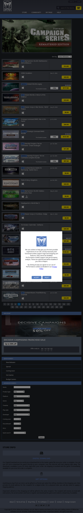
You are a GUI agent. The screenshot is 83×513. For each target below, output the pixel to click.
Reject (47, 277)
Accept (36, 277)
